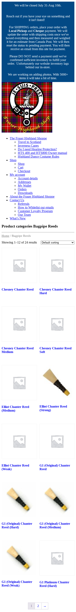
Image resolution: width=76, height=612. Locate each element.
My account (17, 174)
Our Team (24, 214)
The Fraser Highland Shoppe (28, 138)
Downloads (25, 193)
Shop (13, 160)
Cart (20, 167)
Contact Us (17, 200)
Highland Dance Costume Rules (38, 156)
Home (5, 235)
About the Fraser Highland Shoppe (32, 196)
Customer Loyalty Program (35, 211)
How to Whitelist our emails (36, 207)
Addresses (24, 182)
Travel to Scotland (29, 142)
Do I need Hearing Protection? (37, 149)
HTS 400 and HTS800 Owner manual (42, 153)
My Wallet (24, 185)
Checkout (24, 171)
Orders (22, 189)
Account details (28, 178)
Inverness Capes (28, 145)
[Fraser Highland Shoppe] (27, 131)
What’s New (18, 218)
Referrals (23, 203)
